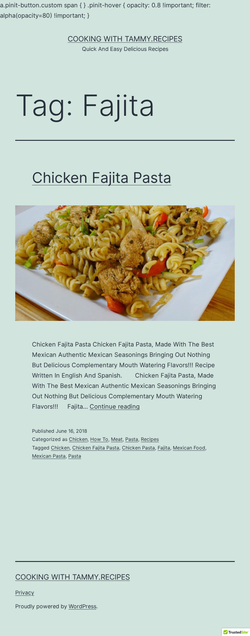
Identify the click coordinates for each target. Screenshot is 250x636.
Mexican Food (189, 448)
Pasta (131, 439)
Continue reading (115, 406)
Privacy (24, 592)
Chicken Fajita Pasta (101, 178)
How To (99, 439)
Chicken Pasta (138, 448)
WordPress (82, 606)
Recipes (150, 439)
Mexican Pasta (49, 456)
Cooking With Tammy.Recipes (125, 38)
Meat (117, 439)
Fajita (164, 448)
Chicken (78, 439)
